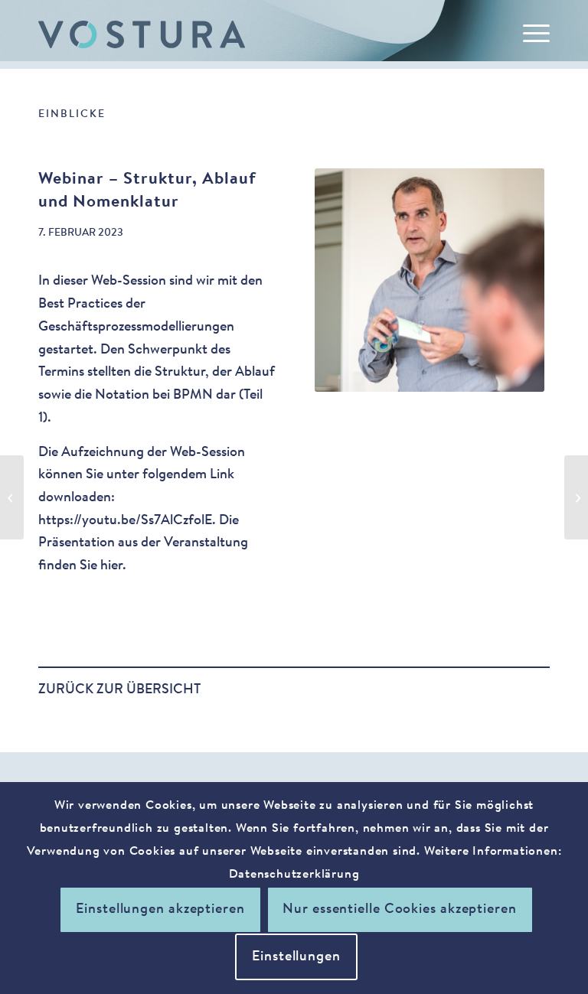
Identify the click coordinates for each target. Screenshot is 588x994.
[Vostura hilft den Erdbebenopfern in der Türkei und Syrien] (576, 497)
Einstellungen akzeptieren (160, 910)
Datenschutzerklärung (294, 875)
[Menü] (529, 34)
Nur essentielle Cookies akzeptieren (400, 910)
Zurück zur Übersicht (119, 690)
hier (111, 566)
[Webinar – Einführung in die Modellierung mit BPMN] (12, 497)
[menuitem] (529, 34)
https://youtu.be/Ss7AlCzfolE (125, 521)
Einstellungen (296, 957)
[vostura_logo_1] (141, 34)
